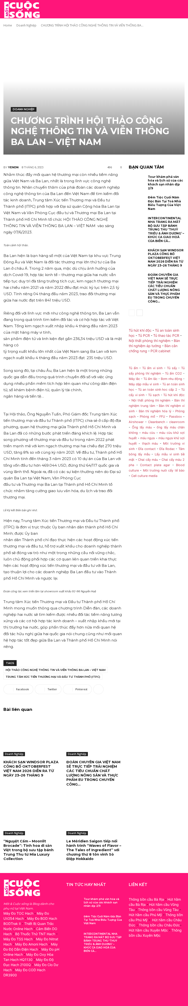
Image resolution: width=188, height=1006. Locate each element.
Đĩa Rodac (167, 449)
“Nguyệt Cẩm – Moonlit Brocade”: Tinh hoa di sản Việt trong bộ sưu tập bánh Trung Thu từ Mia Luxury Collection (28, 850)
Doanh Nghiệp (26, 25)
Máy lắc (134, 379)
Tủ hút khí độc (140, 330)
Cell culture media (144, 476)
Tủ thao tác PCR (166, 335)
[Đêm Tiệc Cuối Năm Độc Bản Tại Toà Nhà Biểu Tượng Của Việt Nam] (137, 203)
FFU (162, 416)
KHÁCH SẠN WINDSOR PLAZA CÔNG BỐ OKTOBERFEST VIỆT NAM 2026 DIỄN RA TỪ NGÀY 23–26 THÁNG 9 (31, 769)
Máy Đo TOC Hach (18, 913)
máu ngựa (147, 438)
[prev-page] (132, 313)
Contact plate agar (155, 465)
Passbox (175, 416)
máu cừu (148, 433)
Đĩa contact (147, 449)
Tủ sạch (154, 395)
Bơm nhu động (171, 379)
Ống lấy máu (142, 427)
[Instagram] (18, 993)
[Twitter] (29, 993)
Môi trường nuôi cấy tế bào (164, 470)
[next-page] (140, 313)
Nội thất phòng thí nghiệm (149, 341)
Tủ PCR (144, 335)
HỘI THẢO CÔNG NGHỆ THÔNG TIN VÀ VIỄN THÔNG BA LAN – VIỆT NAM (56, 670)
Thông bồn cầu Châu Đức (159, 925)
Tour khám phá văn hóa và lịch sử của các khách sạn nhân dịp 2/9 (165, 182)
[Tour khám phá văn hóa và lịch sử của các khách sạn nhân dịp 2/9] (137, 182)
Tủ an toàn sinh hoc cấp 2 (157, 389)
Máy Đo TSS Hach (18, 939)
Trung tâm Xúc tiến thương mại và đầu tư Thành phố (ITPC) (53, 677)
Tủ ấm (133, 368)
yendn (13, 167)
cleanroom (177, 422)
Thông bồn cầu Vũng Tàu (158, 910)
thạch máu (149, 443)
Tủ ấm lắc (150, 379)
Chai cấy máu (148, 459)
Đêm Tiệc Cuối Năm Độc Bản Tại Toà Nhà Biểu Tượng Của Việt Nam (164, 203)
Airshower (136, 422)
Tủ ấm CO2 (173, 373)
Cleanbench (156, 422)
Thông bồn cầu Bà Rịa (146, 899)
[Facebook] (7, 993)
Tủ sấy (172, 368)
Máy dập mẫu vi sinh (144, 384)
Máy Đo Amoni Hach (31, 944)
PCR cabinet (160, 351)
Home (7, 25)
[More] (98, 689)
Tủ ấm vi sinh (152, 368)
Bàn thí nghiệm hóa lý (155, 411)
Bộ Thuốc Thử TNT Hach (35, 934)
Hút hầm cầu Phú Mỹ (145, 915)
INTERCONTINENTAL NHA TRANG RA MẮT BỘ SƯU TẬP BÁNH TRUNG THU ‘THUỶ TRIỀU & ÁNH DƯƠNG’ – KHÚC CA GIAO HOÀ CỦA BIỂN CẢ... (166, 229)
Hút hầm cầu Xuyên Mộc (148, 930)
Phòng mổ (147, 416)
